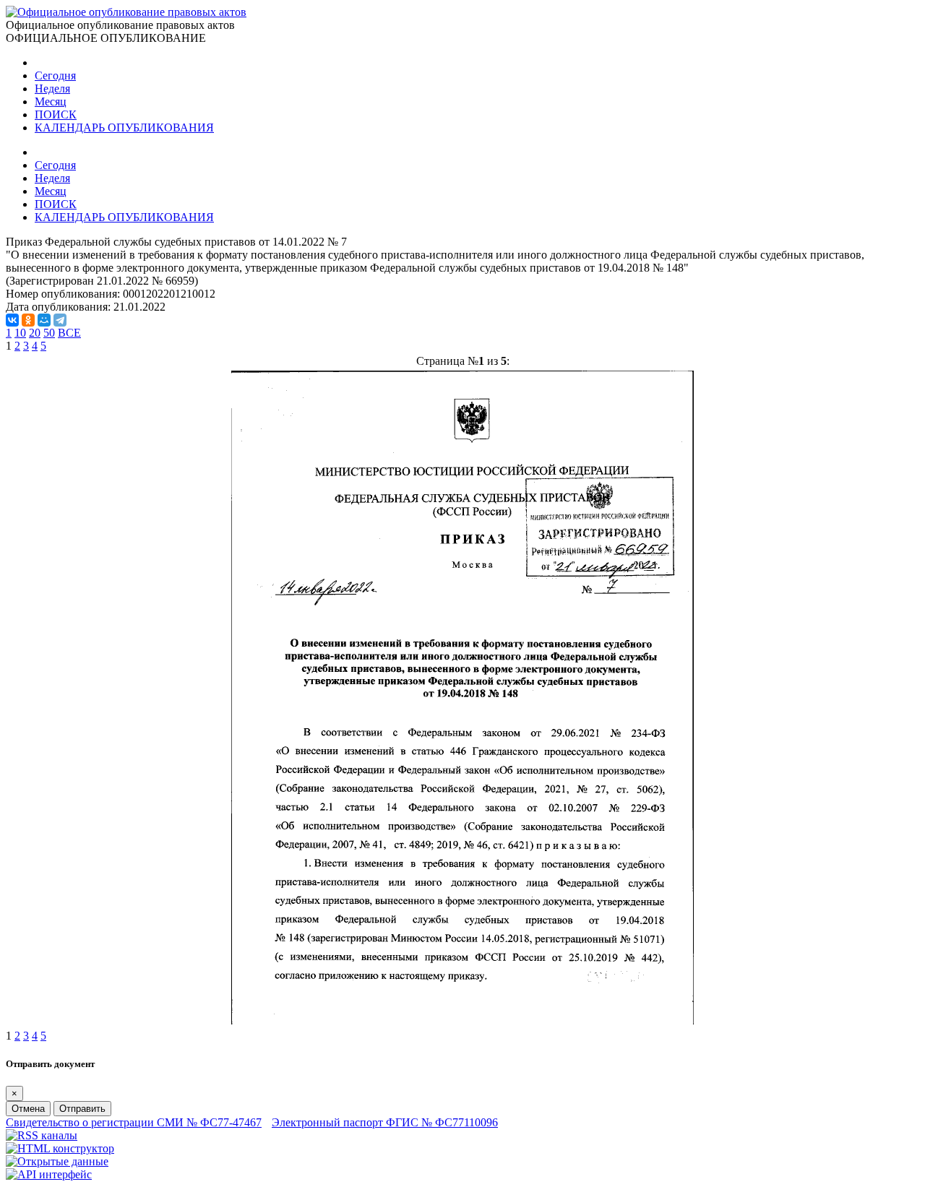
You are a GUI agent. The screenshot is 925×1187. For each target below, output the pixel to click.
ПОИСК (56, 114)
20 (34, 333)
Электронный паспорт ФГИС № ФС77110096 (385, 1122)
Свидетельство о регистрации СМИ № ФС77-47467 (134, 1122)
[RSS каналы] (41, 1135)
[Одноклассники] (28, 320)
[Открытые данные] (57, 1161)
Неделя (52, 88)
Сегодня (55, 75)
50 (49, 333)
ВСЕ (69, 333)
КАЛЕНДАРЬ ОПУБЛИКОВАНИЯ (124, 127)
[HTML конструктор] (60, 1148)
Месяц (50, 101)
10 (20, 333)
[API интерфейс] (49, 1174)
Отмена (28, 1108)
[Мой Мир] (44, 320)
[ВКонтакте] (12, 320)
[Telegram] (59, 320)
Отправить (82, 1108)
